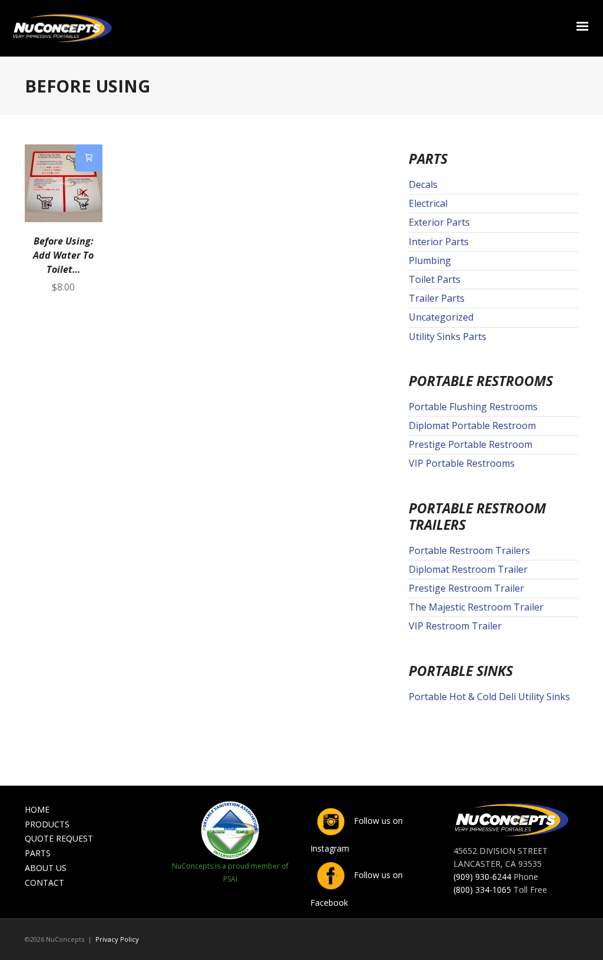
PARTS (38, 853)
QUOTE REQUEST (59, 838)
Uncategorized (441, 317)
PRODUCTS (47, 824)
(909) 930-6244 (482, 876)
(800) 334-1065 (482, 889)
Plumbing (430, 260)
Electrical (428, 203)
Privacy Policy (117, 939)
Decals (423, 184)
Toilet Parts (434, 279)
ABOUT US (46, 867)
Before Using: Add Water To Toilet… (63, 255)
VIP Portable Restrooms (462, 463)
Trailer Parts (437, 298)
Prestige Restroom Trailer (466, 588)
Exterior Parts (439, 222)
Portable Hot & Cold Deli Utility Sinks (489, 696)
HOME (37, 809)
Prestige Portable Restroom (470, 444)
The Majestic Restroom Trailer (476, 607)
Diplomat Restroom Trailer (468, 569)
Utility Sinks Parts (447, 336)
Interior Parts (439, 241)
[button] (88, 157)
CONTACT (44, 882)
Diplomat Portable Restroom (472, 425)
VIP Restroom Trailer (455, 625)
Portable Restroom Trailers (469, 550)
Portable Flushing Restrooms (473, 406)
